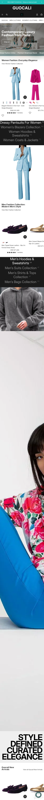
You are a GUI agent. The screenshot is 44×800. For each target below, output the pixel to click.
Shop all (6, 42)
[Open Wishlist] (3, 115)
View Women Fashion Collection (12, 63)
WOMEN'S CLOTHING (29, 20)
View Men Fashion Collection (11, 210)
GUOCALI (5, 20)
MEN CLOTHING (15, 20)
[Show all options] (26, 102)
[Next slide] (40, 92)
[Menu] (2, 14)
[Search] (7, 14)
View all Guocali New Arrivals (32, 769)
